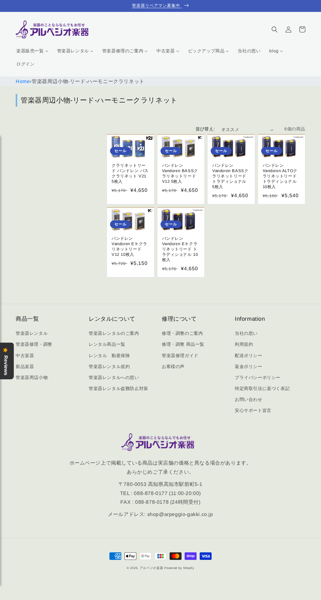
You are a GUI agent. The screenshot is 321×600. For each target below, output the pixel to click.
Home (23, 81)
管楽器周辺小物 (32, 377)
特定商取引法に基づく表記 (262, 388)
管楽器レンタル (32, 333)
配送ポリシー (248, 355)
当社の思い (246, 333)
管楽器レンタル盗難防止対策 (118, 388)
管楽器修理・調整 (34, 344)
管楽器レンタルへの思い (114, 377)
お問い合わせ (248, 399)
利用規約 (244, 344)
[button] (275, 29)
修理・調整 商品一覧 (183, 344)
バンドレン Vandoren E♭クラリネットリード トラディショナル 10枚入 (180, 249)
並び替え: (205, 128)
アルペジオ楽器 (151, 568)
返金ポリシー (248, 366)
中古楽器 (25, 355)
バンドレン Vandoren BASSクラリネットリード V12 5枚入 (180, 173)
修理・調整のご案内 (182, 333)
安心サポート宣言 (253, 410)
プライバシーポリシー (258, 377)
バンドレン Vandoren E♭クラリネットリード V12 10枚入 (129, 246)
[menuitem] (32, 50)
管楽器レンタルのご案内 (114, 333)
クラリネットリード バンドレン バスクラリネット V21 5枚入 (130, 173)
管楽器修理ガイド (180, 355)
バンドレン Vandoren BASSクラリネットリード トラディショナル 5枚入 (230, 176)
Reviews (5, 365)
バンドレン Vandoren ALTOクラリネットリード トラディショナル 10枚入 (280, 176)
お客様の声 (173, 366)
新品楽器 (25, 366)
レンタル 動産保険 (109, 355)
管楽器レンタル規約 (109, 366)
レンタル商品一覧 (107, 344)
